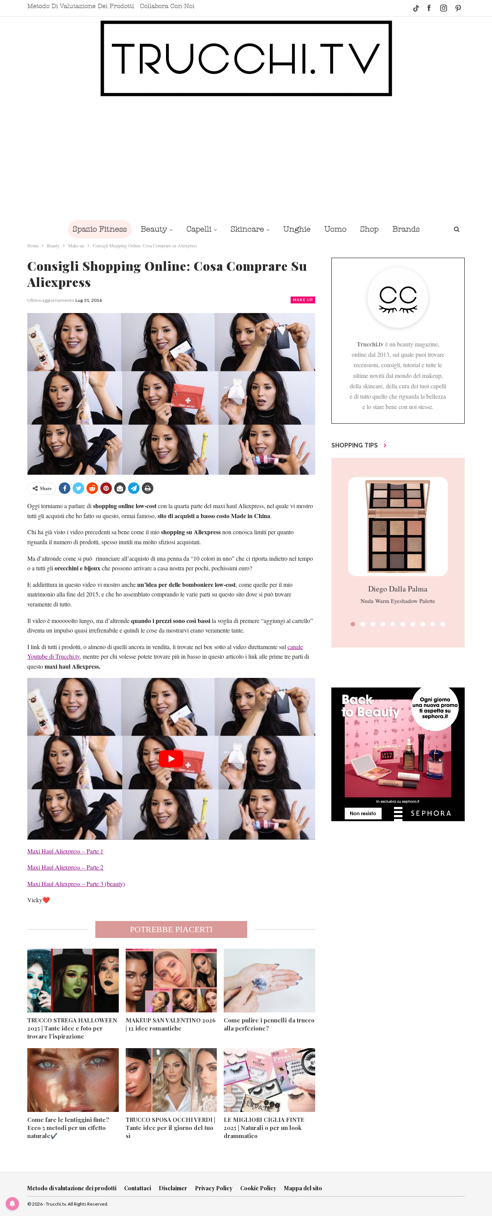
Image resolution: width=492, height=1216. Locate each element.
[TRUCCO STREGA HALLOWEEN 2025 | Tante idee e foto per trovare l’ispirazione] (73, 980)
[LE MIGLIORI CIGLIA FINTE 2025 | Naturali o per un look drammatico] (269, 1080)
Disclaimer (173, 1188)
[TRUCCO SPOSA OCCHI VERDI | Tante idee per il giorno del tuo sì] (171, 1080)
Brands (406, 229)
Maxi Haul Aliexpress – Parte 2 (65, 867)
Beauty (154, 229)
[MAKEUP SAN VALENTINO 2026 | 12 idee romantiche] (171, 980)
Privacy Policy (214, 1188)
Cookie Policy (258, 1188)
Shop (369, 229)
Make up (303, 300)
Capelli (198, 229)
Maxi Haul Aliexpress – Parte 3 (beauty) (76, 884)
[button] (353, 624)
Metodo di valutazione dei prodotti (80, 6)
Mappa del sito (303, 1188)
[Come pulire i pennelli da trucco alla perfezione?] (269, 980)
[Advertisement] (246, 158)
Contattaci (137, 1188)
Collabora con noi (167, 6)
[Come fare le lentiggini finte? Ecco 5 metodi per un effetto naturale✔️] (73, 1080)
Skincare (247, 229)
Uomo (335, 229)
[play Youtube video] (171, 759)
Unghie (297, 229)
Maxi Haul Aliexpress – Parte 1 (65, 851)
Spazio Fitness (100, 229)
